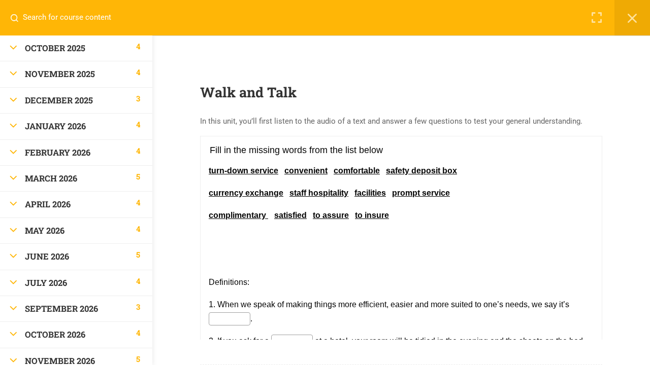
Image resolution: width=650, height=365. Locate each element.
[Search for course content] (18, 17)
